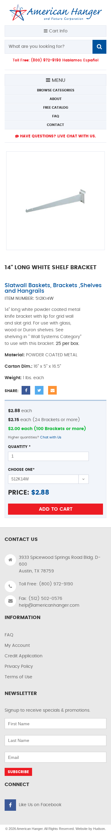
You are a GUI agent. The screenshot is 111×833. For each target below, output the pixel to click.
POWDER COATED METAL (51, 355)
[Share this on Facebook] (26, 390)
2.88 (42, 492)
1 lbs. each (33, 378)
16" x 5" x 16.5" (47, 366)
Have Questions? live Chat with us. (57, 136)
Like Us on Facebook (40, 805)
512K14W (44, 298)
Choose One (21, 469)
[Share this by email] (52, 390)
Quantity (19, 447)
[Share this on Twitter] (39, 390)
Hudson (99, 829)
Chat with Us (50, 437)
